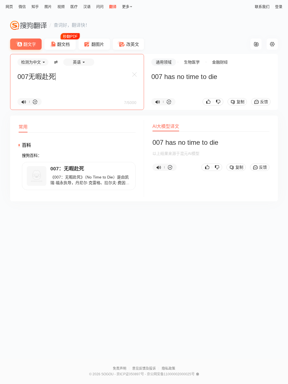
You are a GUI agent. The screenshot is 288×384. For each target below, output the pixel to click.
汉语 (87, 6)
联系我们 (262, 6)
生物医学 (192, 62)
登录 (278, 6)
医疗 (74, 6)
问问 (100, 6)
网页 (9, 6)
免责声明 (119, 369)
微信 (22, 6)
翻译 (112, 6)
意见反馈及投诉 (144, 369)
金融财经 (220, 62)
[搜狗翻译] (28, 25)
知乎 (35, 6)
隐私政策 (168, 369)
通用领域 (164, 62)
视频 (61, 6)
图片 (48, 6)
